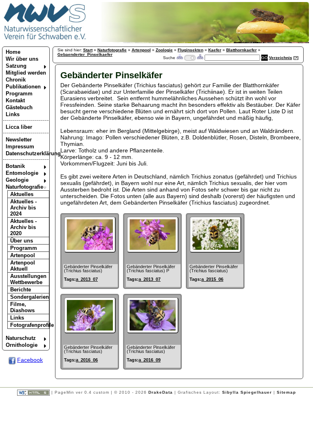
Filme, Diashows (22, 307)
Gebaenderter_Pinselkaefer (84, 54)
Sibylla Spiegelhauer (247, 392)
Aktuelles (21, 194)
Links (13, 114)
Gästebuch (19, 107)
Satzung (16, 66)
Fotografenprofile (29, 325)
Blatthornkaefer (241, 50)
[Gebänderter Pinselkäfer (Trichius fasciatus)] (90, 250)
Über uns (21, 241)
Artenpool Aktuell (22, 266)
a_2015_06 (212, 279)
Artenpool (22, 255)
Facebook (30, 360)
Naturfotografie (24, 187)
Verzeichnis (280, 57)
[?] (295, 57)
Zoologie (164, 50)
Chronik (16, 80)
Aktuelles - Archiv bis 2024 (23, 207)
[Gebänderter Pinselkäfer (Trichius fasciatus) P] (153, 250)
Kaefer (214, 50)
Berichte (20, 290)
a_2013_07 (87, 279)
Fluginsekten (190, 50)
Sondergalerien (29, 297)
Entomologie (22, 173)
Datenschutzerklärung (27, 153)
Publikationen (23, 87)
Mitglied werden (26, 73)
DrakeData (160, 392)
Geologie (17, 180)
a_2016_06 (87, 359)
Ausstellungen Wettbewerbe (28, 279)
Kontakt (15, 100)
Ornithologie (21, 345)
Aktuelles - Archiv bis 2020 (23, 227)
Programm (19, 93)
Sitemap (286, 392)
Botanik (15, 166)
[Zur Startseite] (45, 39)
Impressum (20, 146)
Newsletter (19, 140)
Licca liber (19, 127)
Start (88, 50)
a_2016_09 (150, 359)
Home (13, 52)
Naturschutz (21, 338)
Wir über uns (22, 59)
